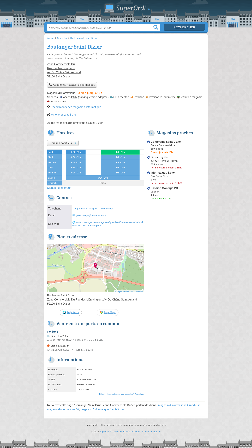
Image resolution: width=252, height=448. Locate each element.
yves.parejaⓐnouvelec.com (91, 215)
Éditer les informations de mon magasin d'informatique (121, 394)
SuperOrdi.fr (126, 12)
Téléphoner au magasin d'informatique (93, 208)
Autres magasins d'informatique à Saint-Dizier (75, 122)
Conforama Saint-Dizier (166, 141)
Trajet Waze (73, 312)
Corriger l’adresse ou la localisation (129, 292)
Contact (136, 431)
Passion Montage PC (164, 188)
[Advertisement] (176, 66)
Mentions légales (121, 431)
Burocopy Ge (159, 157)
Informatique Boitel (163, 172)
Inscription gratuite (151, 431)
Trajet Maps (110, 312)
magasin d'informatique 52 (63, 409)
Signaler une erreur (59, 187)
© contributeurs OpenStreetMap (130, 246)
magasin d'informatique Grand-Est (179, 405)
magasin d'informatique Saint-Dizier (102, 409)
